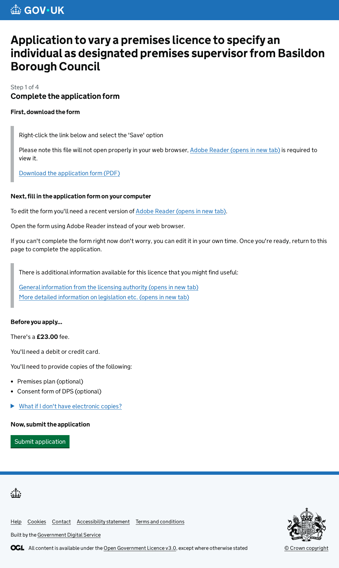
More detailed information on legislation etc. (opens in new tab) (104, 297)
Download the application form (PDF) (69, 173)
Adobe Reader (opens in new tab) (235, 150)
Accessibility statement (103, 521)
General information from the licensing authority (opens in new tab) (108, 287)
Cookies (36, 521)
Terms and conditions (160, 521)
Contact (61, 521)
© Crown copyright (306, 548)
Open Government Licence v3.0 (140, 548)
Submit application (40, 441)
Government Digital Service (69, 535)
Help (16, 521)
